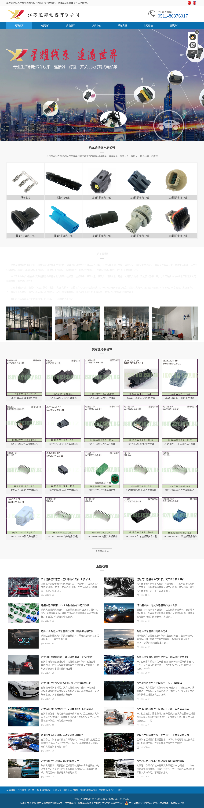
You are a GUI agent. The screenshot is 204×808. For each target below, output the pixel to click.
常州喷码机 (104, 790)
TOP (193, 52)
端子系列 (25, 197)
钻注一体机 (116, 790)
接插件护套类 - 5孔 (63, 235)
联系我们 (174, 25)
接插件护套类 (63, 197)
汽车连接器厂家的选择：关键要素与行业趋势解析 (67, 709)
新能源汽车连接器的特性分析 (152, 631)
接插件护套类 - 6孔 (101, 235)
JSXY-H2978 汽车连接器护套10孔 (141, 536)
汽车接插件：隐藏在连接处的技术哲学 (157, 605)
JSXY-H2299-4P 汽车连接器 (102, 444)
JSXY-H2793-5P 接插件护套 (141, 444)
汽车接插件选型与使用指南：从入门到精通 (159, 683)
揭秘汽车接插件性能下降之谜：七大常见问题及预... (164, 735)
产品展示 (70, 25)
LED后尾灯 (45, 790)
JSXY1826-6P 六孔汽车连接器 (63, 490)
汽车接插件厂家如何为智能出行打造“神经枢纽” (66, 683)
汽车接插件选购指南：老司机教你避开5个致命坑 (66, 657)
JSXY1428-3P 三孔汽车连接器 (179, 398)
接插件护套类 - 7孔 (139, 235)
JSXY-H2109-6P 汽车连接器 (24, 490)
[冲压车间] (37, 340)
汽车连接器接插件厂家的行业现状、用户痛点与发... (164, 709)
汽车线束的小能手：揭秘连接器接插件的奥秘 (160, 761)
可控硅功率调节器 (89, 790)
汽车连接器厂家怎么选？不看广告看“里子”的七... (67, 579)
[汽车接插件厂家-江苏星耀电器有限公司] (54, 21)
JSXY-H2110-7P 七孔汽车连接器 (140, 490)
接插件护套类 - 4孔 (25, 235)
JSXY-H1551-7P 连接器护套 (102, 490)
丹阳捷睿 (22, 790)
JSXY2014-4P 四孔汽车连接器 (63, 444)
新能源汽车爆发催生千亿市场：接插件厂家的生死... (164, 657)
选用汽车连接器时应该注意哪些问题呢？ (62, 735)
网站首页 (19, 25)
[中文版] (190, 4)
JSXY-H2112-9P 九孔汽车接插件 (102, 536)
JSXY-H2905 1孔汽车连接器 (63, 398)
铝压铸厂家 (33, 790)
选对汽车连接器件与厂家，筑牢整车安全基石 (160, 579)
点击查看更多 (102, 551)
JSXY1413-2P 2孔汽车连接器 (141, 398)
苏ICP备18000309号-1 (112, 803)
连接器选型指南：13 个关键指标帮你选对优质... (66, 605)
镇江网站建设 (177, 803)
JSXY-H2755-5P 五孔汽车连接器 (179, 444)
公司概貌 (148, 25)
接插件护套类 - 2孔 (139, 197)
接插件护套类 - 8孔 (177, 235)
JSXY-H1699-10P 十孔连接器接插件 (180, 536)
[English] (195, 4)
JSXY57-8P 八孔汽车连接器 (24, 536)
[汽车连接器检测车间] (134, 340)
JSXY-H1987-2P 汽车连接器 (102, 398)
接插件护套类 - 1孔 (101, 197)
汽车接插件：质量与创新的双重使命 (60, 761)
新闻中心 (96, 25)
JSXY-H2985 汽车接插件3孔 (24, 444)
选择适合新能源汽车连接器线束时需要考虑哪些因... (68, 631)
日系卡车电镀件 (70, 790)
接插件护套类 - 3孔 (177, 197)
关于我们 (44, 25)
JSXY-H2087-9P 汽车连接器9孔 (63, 536)
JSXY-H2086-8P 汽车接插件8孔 (180, 490)
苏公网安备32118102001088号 (143, 803)
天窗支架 (57, 790)
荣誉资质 (122, 25)
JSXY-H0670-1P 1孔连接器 (24, 398)
